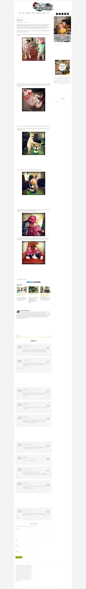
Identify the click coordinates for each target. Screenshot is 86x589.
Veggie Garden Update (33, 294)
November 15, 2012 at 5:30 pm (28, 483)
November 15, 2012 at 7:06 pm (28, 444)
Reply (18, 354)
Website (17, 551)
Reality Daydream (43, 7)
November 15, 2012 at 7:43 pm (28, 417)
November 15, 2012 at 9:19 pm (28, 346)
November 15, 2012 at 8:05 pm (28, 404)
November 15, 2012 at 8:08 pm (28, 390)
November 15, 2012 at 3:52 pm (28, 510)
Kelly (24, 509)
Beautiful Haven (25, 359)
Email (16, 545)
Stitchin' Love (25, 443)
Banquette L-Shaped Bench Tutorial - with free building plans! (45, 295)
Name (16, 539)
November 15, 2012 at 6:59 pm (28, 457)
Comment (17, 529)
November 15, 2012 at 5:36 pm (28, 469)
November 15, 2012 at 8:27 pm (28, 361)
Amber (24, 468)
